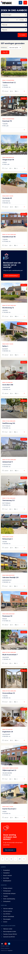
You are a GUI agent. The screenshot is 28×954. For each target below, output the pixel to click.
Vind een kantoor (7, 911)
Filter (4, 52)
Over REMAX (6, 914)
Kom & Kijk (6, 878)
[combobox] (9, 20)
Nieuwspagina (6, 919)
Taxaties (5, 896)
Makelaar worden (7, 929)
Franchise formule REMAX (10, 934)
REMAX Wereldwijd (8, 916)
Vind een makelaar (8, 908)
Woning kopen (7, 891)
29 (19, 859)
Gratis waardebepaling (11, 276)
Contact (5, 922)
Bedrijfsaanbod (7, 881)
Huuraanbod (6, 873)
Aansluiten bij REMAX (9, 937)
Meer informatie (9, 850)
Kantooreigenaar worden (9, 931)
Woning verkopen (7, 888)
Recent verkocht (7, 875)
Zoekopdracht (6, 901)
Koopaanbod (6, 870)
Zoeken (23, 35)
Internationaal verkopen (9, 893)
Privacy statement (5, 948)
